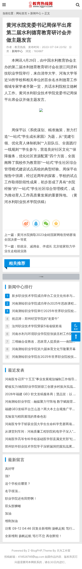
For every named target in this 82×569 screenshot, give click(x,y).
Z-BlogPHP (35, 550)
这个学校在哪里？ (18, 483)
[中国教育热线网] (41, 4)
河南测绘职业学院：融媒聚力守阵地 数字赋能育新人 (42, 401)
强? (7, 476)
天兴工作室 (63, 550)
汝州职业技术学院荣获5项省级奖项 (37, 326)
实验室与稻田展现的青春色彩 (25, 416)
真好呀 (10, 468)
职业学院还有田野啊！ (21, 498)
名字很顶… (12, 491)
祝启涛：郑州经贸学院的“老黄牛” (35, 318)
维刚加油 (11, 521)
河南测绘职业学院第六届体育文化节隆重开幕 (44, 349)
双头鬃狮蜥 (13, 506)
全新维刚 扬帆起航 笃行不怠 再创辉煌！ (33, 536)
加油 (8, 513)
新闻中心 (35, 13)
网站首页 (21, 13)
